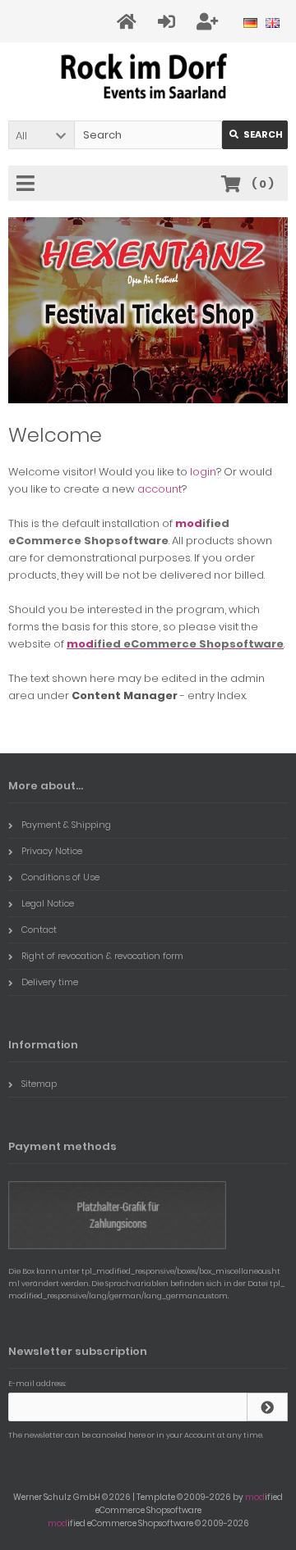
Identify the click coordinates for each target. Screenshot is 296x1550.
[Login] (169, 22)
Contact (39, 929)
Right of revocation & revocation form (102, 955)
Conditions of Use (60, 877)
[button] (41, 134)
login (203, 472)
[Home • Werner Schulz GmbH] (148, 78)
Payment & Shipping (66, 824)
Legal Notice (47, 903)
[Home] (129, 22)
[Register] (210, 22)
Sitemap (39, 1083)
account (159, 489)
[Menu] (27, 184)
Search (255, 135)
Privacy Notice (51, 850)
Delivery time (49, 982)
